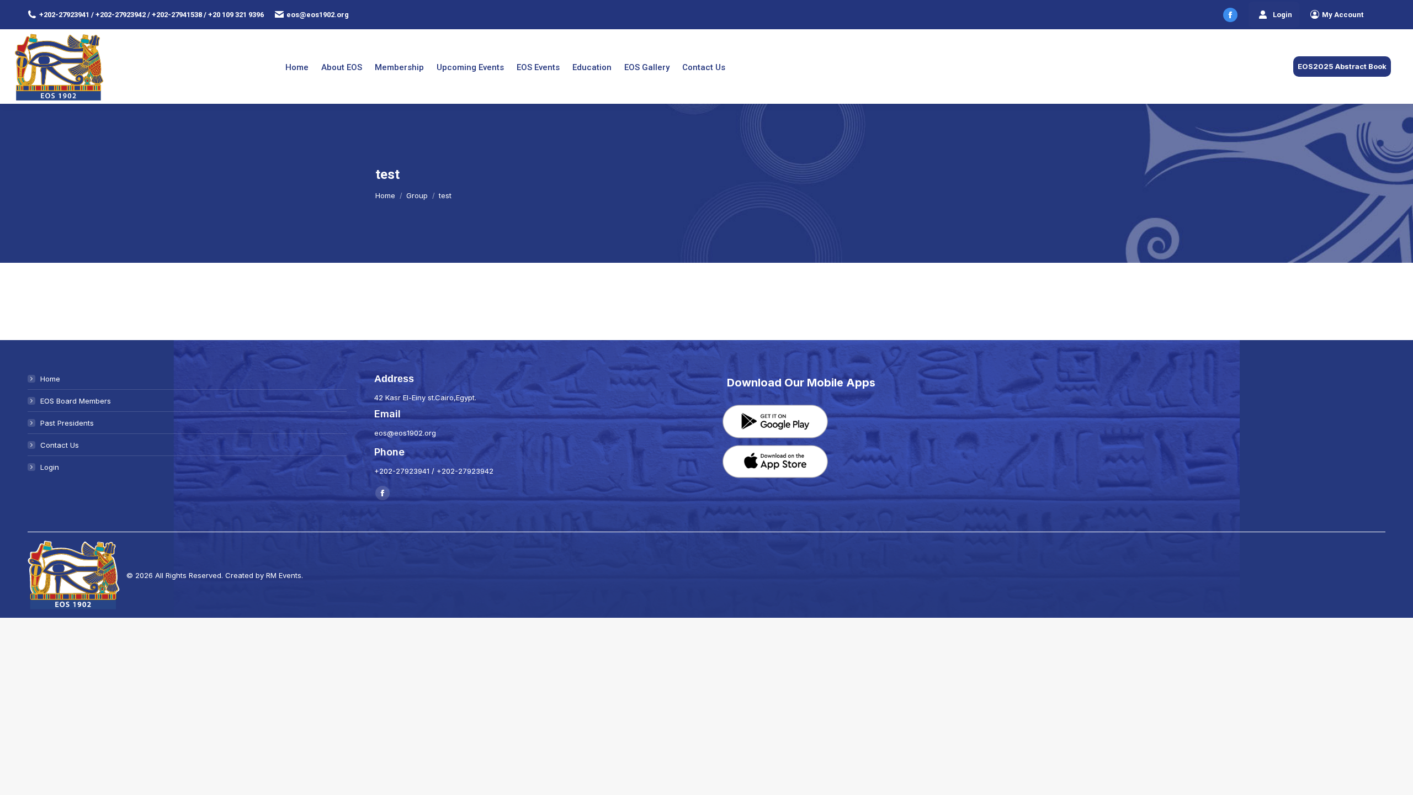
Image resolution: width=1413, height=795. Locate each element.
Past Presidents (67, 422)
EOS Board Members (75, 400)
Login (1282, 14)
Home (50, 378)
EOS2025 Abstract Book (1342, 66)
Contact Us (59, 445)
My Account (1342, 14)
